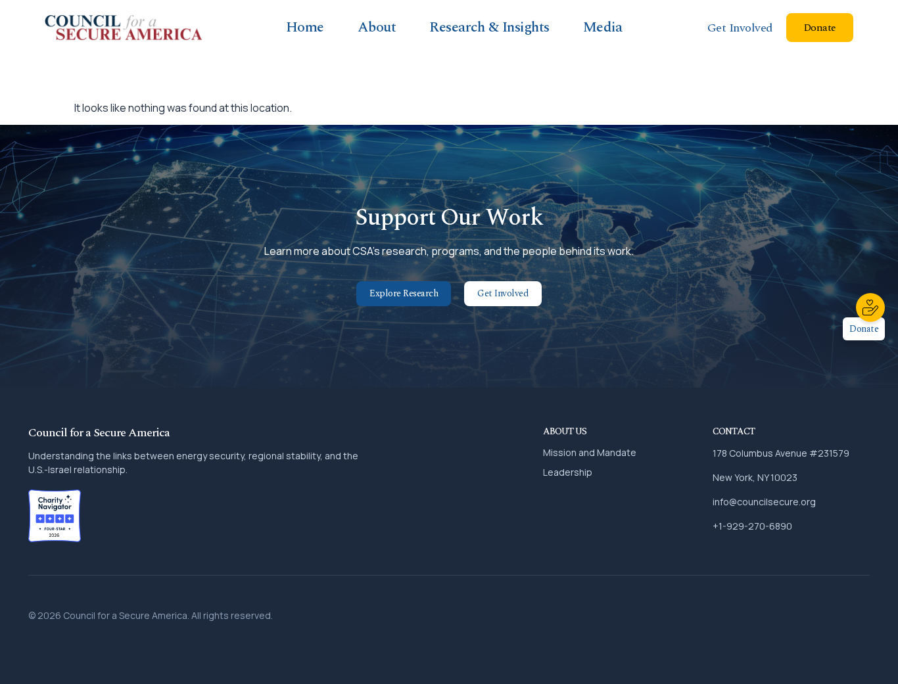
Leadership (567, 472)
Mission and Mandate (589, 452)
